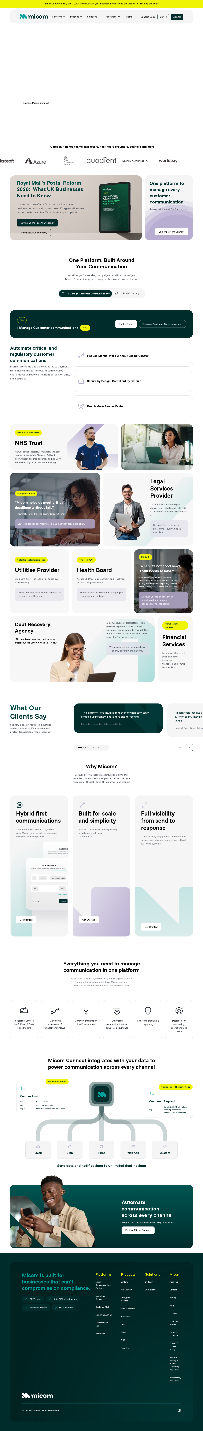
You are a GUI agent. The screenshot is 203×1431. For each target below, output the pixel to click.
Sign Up (177, 16)
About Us (174, 1282)
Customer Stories (174, 1323)
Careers (173, 1289)
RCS (123, 1340)
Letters (124, 1282)
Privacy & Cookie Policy (174, 1346)
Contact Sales (148, 16)
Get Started (26, 919)
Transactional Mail (102, 1324)
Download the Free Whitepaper (37, 222)
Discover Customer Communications (162, 324)
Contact (173, 1313)
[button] (59, 17)
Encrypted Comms (125, 1299)
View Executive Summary (34, 232)
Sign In (163, 16)
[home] (34, 17)
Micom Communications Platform (103, 1285)
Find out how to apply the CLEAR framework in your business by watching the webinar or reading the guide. (101, 3)
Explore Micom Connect (36, 102)
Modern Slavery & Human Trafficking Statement (175, 1363)
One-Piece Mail (128, 1308)
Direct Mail (100, 1333)
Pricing (128, 16)
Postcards (126, 1316)
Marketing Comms (100, 1297)
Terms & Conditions (175, 1334)
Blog (172, 1305)
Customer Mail (102, 1307)
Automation (126, 1289)
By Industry (150, 1289)
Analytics (125, 1348)
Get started (65, 102)
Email (123, 1332)
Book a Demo (126, 324)
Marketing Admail (104, 1314)
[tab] (85, 293)
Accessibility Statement (175, 1379)
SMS (123, 1324)
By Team (149, 1282)
